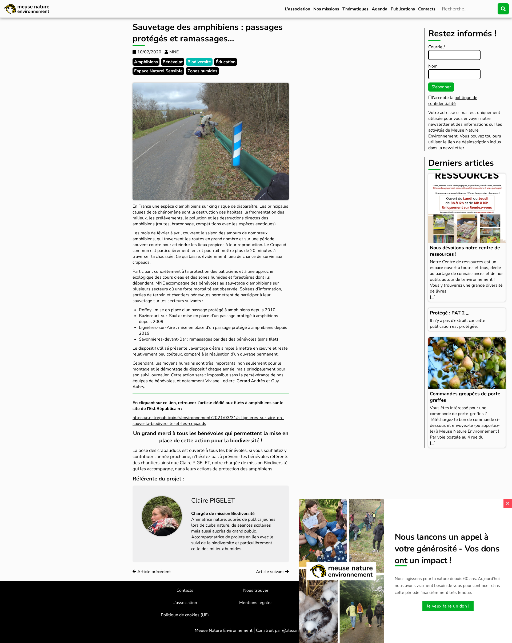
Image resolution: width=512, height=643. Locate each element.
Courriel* (437, 47)
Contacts (426, 9)
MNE (173, 52)
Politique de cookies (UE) (185, 615)
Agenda (379, 9)
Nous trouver (256, 590)
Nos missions (326, 9)
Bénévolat (173, 62)
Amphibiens (146, 62)
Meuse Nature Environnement (224, 630)
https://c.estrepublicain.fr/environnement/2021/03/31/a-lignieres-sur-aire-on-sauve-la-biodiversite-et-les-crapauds (208, 421)
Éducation (225, 62)
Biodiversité (199, 62)
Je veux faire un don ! (448, 606)
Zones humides (202, 71)
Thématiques (355, 9)
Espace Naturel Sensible (158, 71)
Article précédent (153, 572)
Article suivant (270, 572)
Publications (403, 9)
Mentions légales (256, 603)
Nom (433, 66)
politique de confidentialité (452, 100)
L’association (297, 9)
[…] (432, 297)
